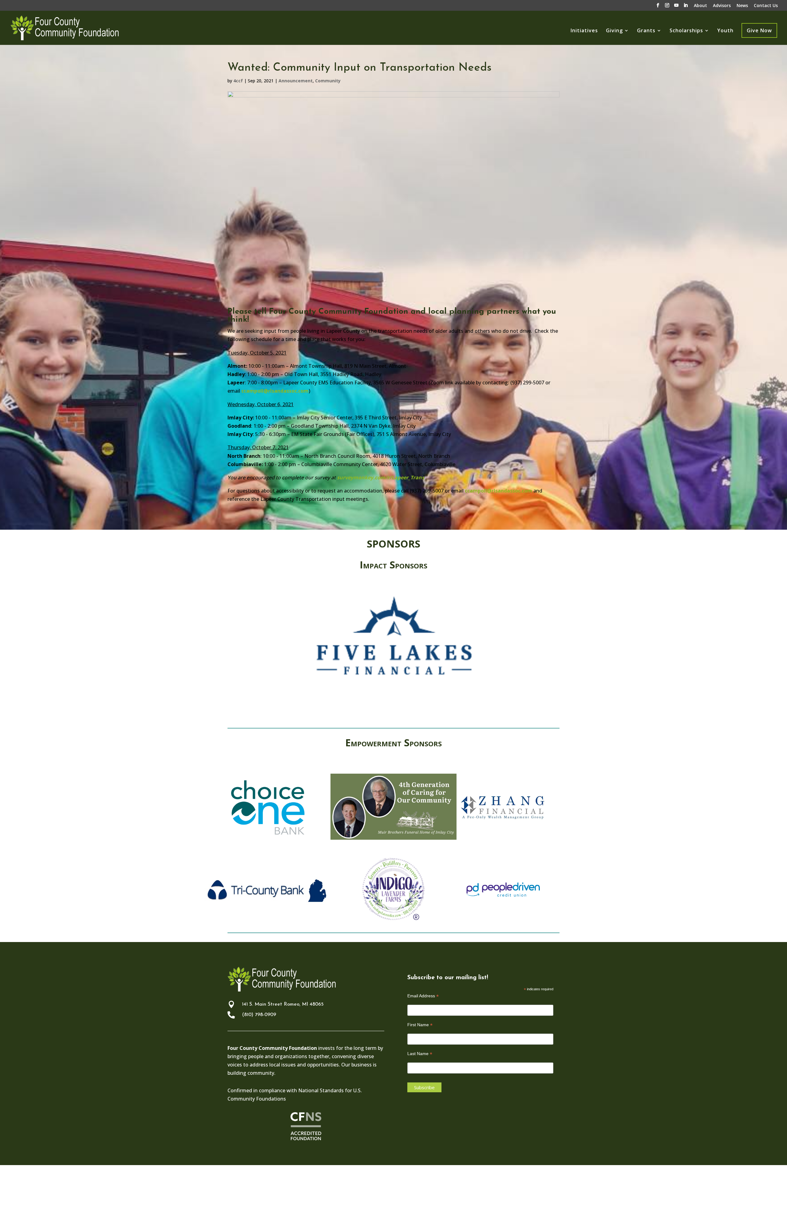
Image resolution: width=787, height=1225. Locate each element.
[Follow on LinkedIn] (555, 1195)
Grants (646, 31)
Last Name (419, 1054)
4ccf (238, 81)
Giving (614, 31)
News (742, 5)
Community (328, 81)
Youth (725, 31)
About (700, 5)
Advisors (722, 5)
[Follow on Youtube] (540, 1195)
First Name (420, 1025)
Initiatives (584, 31)
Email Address (423, 996)
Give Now (759, 30)
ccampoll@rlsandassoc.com (275, 390)
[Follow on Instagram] (526, 1195)
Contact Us (766, 5)
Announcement (296, 81)
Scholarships (686, 31)
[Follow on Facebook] (512, 1195)
